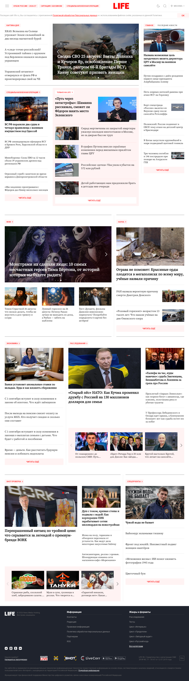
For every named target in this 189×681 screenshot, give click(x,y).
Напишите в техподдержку (16, 659)
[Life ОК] (15, 648)
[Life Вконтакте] (20, 648)
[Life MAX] (10, 648)
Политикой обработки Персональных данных (75, 15)
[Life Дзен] (6, 648)
